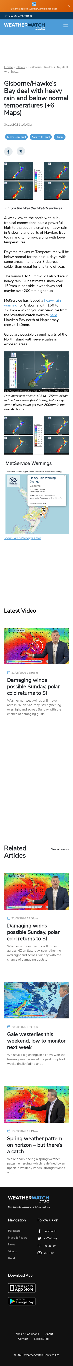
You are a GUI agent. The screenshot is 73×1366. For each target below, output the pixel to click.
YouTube (49, 1253)
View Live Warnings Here (22, 538)
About (49, 1334)
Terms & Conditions (26, 1334)
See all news (60, 849)
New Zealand (16, 137)
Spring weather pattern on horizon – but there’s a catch (34, 1145)
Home (8, 67)
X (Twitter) (50, 1238)
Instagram (50, 1246)
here (53, 315)
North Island (41, 137)
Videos (12, 1251)
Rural (59, 137)
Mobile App (41, 1339)
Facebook (50, 1231)
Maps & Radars (17, 1238)
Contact (23, 1339)
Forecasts (14, 1231)
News (20, 67)
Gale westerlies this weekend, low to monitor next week (36, 1041)
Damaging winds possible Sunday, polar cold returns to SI (33, 686)
